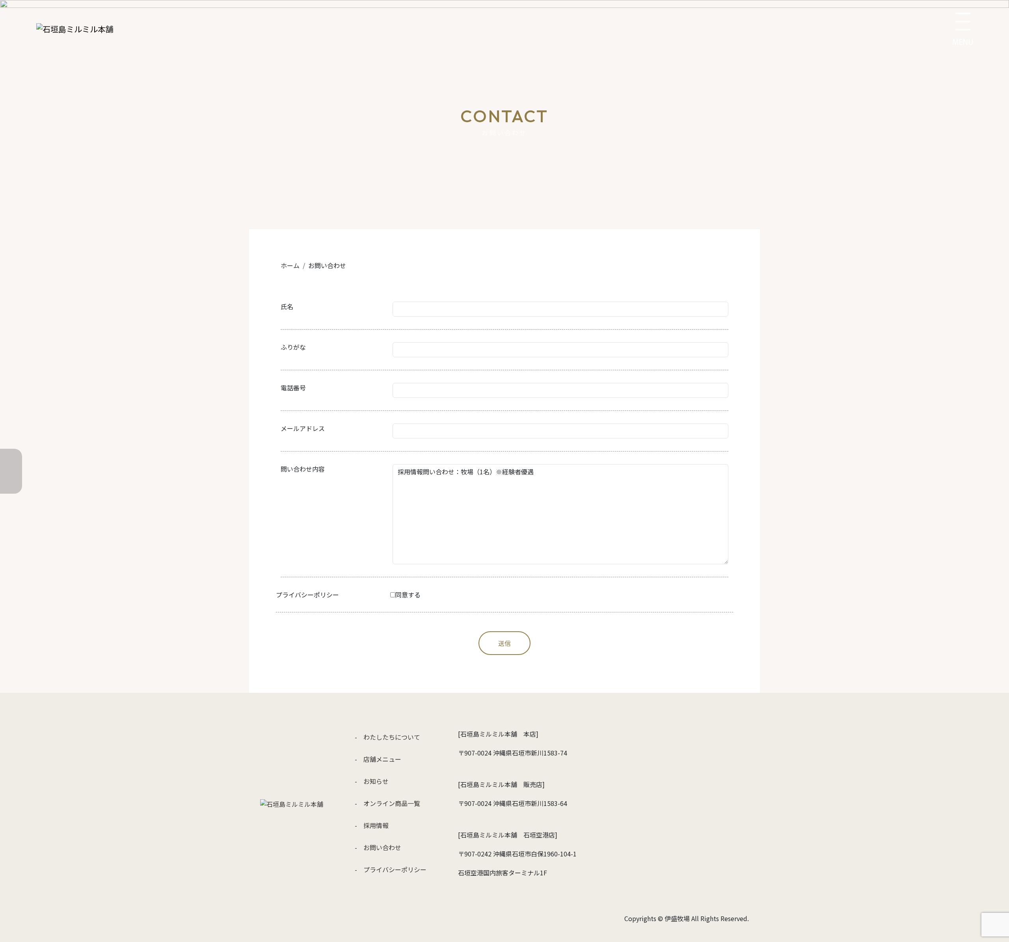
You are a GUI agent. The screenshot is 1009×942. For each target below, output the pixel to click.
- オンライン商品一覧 (387, 803)
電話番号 (293, 387)
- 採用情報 (372, 825)
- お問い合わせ (378, 847)
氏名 (287, 306)
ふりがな (293, 347)
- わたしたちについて (387, 737)
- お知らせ (372, 781)
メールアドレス (303, 428)
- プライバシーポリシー (390, 869)
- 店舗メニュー (378, 759)
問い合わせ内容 (303, 469)
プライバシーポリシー (307, 594)
